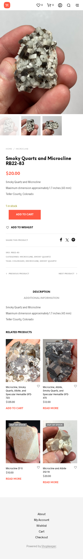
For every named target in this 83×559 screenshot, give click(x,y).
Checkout (41, 537)
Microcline (22, 149)
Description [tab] (41, 292)
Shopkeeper (49, 546)
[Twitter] (68, 240)
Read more (50, 408)
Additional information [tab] (41, 298)
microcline (32, 261)
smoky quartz (48, 261)
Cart (41, 531)
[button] (39, 5)
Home (9, 149)
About (42, 514)
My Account (41, 519)
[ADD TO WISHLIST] (38, 386)
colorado (18, 261)
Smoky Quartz (42, 257)
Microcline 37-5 (14, 468)
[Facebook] (62, 240)
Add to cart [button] (14, 408)
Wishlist (41, 525)
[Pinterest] (74, 240)
